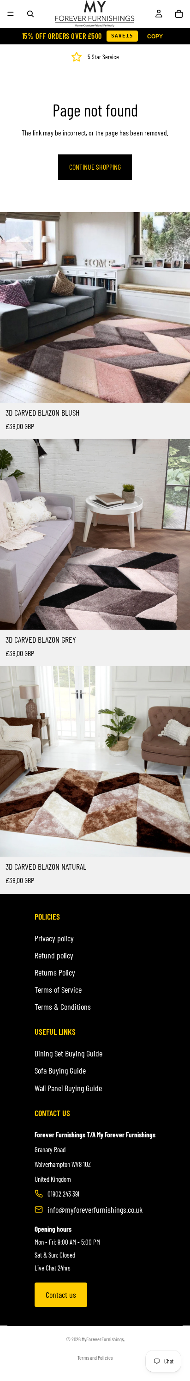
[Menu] (10, 14)
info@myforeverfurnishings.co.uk (95, 1209)
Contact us (61, 1294)
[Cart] (179, 14)
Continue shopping (95, 166)
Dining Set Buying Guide (68, 1053)
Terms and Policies (95, 1357)
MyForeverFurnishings (103, 1339)
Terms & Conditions (63, 1006)
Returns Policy (55, 972)
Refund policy (54, 955)
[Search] (30, 14)
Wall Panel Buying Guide (68, 1088)
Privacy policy (54, 938)
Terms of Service (58, 989)
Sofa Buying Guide (60, 1070)
